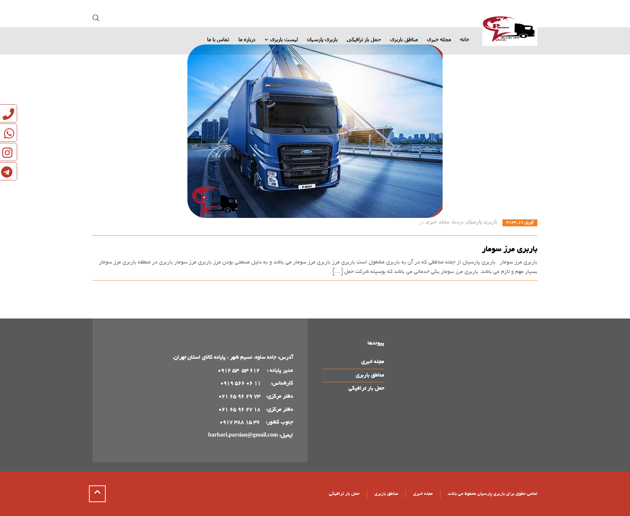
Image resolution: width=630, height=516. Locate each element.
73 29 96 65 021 (239, 396)
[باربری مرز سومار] (315, 131)
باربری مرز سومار (509, 249)
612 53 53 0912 (239, 371)
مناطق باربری (370, 375)
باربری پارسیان (481, 221)
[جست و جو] (97, 18)
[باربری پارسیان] (509, 30)
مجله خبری (437, 221)
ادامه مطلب (524, 289)
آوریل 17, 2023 (520, 222)
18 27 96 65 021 (239, 410)
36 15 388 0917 (239, 422)
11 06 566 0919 (240, 383)
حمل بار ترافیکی (366, 388)
